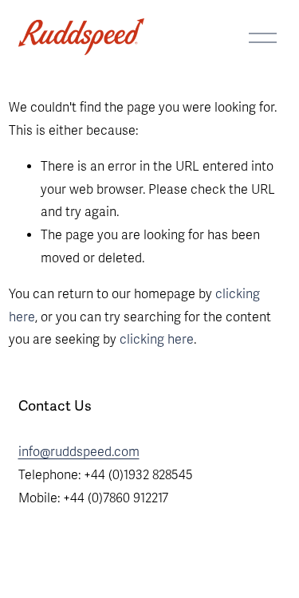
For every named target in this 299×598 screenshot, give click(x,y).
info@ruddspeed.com (79, 452)
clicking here (157, 340)
